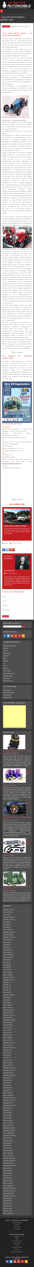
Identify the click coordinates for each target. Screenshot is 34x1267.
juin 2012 (6, 1203)
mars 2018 (6, 1035)
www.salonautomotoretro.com (12, 463)
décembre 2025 (8, 909)
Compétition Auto (17, 1241)
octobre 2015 (7, 1103)
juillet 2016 (6, 1080)
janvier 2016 (7, 1095)
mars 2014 (6, 1150)
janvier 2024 (7, 929)
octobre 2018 (7, 1017)
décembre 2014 (8, 1128)
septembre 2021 (8, 980)
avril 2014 (6, 1148)
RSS (23, 635)
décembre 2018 (8, 1015)
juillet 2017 (6, 1050)
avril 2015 (6, 1118)
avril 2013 (6, 1178)
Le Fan (17, 1245)
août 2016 (6, 1078)
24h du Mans (7, 671)
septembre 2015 (8, 1105)
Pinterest (19, 635)
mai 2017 (6, 1055)
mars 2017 (6, 1060)
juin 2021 (6, 985)
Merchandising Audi (8, 692)
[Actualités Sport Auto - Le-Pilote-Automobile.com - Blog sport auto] (16, 5)
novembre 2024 (8, 919)
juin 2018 (6, 1027)
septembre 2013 (8, 1165)
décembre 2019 (8, 1010)
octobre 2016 (7, 1073)
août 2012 (6, 1198)
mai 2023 (6, 945)
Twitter (8, 635)
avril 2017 (6, 1058)
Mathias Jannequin (18, 26)
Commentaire (6, 610)
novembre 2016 (8, 1070)
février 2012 (6, 1213)
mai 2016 (6, 1085)
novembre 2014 (8, 1130)
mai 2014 (6, 1145)
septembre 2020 (8, 995)
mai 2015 (6, 1115)
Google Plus (15, 635)
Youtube (12, 635)
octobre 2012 (7, 1193)
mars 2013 (6, 1181)
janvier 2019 (7, 1012)
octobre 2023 (7, 934)
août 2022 (6, 960)
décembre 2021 (8, 977)
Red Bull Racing (7, 695)
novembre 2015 (8, 1100)
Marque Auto (17, 1243)
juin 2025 (6, 914)
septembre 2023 (8, 937)
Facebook (4, 635)
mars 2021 (6, 992)
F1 (4, 663)
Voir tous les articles (11, 573)
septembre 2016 (8, 1075)
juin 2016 (6, 1083)
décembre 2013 (8, 1158)
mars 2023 (6, 950)
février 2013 (6, 1183)
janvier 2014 (7, 1155)
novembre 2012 (8, 1191)
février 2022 (6, 972)
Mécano (17, 1249)
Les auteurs (17, 1229)
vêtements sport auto (9, 646)
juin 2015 (6, 1113)
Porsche (5, 668)
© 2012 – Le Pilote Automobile (17, 1220)
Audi (4, 666)
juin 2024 (6, 922)
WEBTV (17, 1236)
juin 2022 (6, 962)
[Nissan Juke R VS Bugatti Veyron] (17, 516)
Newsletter (17, 1227)
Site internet (5, 605)
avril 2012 (6, 1208)
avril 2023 (6, 947)
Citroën (5, 651)
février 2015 (6, 1123)
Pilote (17, 1239)
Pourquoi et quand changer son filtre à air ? (17, 888)
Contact (17, 1224)
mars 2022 (6, 970)
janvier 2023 (7, 955)
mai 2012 (6, 1206)
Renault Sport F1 (7, 690)
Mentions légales (17, 1222)
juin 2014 (6, 1143)
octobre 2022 (7, 957)
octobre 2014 (7, 1133)
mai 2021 (6, 987)
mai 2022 (6, 965)
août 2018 (6, 1022)
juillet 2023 (6, 939)
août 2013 (6, 1168)
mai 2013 (6, 1176)
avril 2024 (6, 927)
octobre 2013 (7, 1163)
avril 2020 (6, 1000)
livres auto (6, 656)
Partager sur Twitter (7, 549)
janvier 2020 (7, 1007)
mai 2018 (6, 1030)
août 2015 (6, 1108)
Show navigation (1, 10)
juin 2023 (6, 942)
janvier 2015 (7, 1125)
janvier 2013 (7, 1186)
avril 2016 (6, 1088)
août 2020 (6, 997)
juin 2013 (6, 1173)
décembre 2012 (8, 1188)
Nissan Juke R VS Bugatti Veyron (15, 526)
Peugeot (5, 661)
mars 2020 (6, 1002)
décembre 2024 (8, 917)
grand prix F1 (7, 653)
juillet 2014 (6, 1140)
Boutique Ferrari (7, 697)
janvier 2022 (7, 975)
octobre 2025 (7, 912)
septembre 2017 (8, 1047)
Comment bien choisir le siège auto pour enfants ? (17, 751)
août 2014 (6, 1138)
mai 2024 (6, 924)
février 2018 (6, 1037)
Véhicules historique (17, 543)
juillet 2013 (6, 1170)
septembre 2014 (8, 1135)
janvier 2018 (7, 1040)
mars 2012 (6, 1211)
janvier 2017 (7, 1065)
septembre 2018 (8, 1020)
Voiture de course (17, 1247)
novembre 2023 (8, 932)
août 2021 (6, 982)
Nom (4, 596)
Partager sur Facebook (3, 549)
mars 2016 (6, 1090)
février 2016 (6, 1093)
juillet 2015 (6, 1110)
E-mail (4, 601)
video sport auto (8, 681)
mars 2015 (6, 1120)
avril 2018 (6, 1032)
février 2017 (6, 1063)
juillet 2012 (6, 1201)
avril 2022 (6, 967)
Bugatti (6, 543)
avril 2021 (6, 990)
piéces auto (6, 678)
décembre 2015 (8, 1098)
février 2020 (6, 1005)
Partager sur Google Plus (10, 549)
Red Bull (5, 648)
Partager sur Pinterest (13, 549)
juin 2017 (6, 1052)
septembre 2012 (8, 1196)
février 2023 (6, 952)
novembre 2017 (8, 1042)
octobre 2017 (7, 1045)
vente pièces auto (8, 673)
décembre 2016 (8, 1068)
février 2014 (6, 1153)
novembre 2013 (8, 1160)
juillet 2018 (6, 1025)
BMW (4, 658)
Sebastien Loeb (7, 676)
